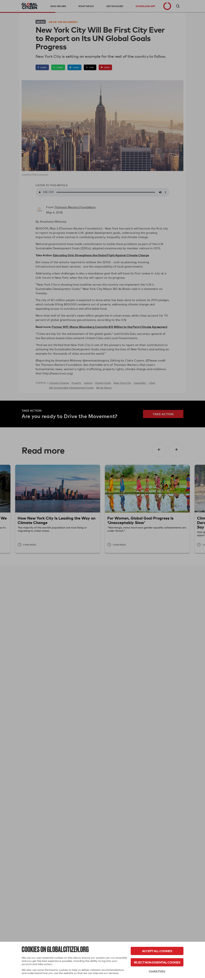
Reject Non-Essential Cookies (157, 962)
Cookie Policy (157, 971)
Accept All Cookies (157, 951)
